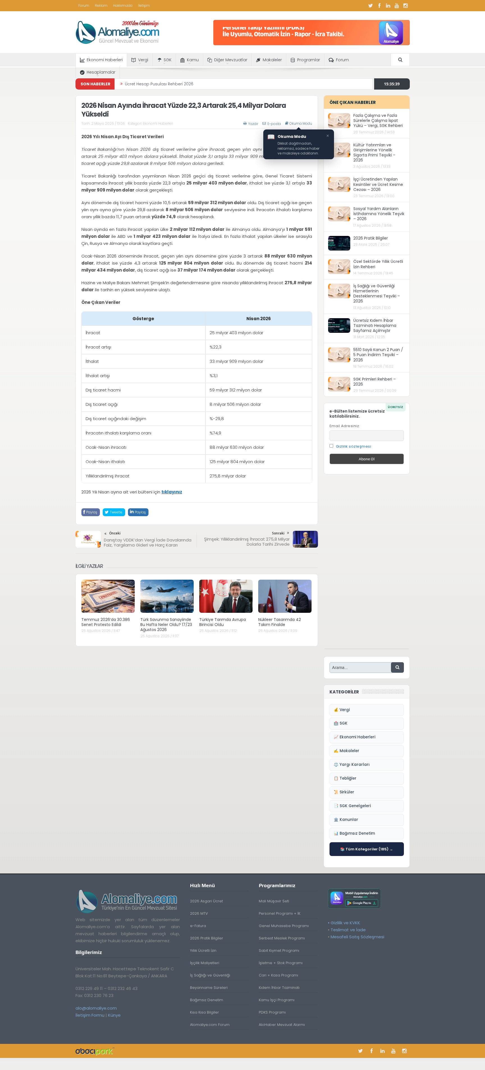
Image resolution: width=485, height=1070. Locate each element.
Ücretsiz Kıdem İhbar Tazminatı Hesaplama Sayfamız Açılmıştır (374, 325)
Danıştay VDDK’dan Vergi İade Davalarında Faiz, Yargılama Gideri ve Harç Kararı (147, 542)
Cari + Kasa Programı (278, 975)
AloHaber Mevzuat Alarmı (282, 1024)
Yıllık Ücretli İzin (203, 950)
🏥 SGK (340, 723)
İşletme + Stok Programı (281, 963)
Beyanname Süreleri (209, 987)
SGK (167, 60)
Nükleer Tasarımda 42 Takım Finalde (279, 622)
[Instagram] (405, 5)
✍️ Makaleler (346, 750)
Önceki (114, 533)
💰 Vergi (342, 709)
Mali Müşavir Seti (274, 901)
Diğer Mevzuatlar (230, 60)
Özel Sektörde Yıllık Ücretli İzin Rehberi (378, 264)
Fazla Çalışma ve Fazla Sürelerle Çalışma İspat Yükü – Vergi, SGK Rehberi (378, 120)
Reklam (101, 5)
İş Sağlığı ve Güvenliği (210, 975)
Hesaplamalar (101, 72)
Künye (114, 1015)
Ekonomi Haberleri (105, 60)
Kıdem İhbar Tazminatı (279, 987)
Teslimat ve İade (348, 930)
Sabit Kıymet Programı (279, 950)
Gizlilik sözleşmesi (353, 446)
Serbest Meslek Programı (282, 938)
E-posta (274, 123)
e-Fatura (198, 925)
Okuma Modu (300, 123)
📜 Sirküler (344, 792)
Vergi (143, 60)
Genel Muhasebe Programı (284, 925)
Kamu (193, 60)
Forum (83, 5)
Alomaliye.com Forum (210, 1024)
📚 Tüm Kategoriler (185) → (366, 849)
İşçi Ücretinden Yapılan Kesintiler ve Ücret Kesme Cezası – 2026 (378, 184)
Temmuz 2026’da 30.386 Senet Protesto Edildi (105, 622)
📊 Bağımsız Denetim (354, 833)
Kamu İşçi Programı (276, 1000)
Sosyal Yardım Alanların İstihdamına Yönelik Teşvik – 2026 (378, 214)
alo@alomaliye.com (96, 1008)
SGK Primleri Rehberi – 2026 (374, 381)
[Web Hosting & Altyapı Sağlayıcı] (95, 1051)
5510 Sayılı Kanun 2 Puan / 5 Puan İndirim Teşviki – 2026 (378, 355)
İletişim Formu (90, 1015)
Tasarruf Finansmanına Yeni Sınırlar (159, 84)
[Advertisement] (366, 564)
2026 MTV (199, 913)
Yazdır (253, 123)
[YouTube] (397, 5)
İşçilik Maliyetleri (204, 963)
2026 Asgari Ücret (206, 901)
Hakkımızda (122, 5)
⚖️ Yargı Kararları (352, 764)
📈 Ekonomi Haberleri (354, 737)
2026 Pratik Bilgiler (370, 238)
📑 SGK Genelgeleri (352, 806)
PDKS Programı (272, 1012)
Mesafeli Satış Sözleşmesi (357, 937)
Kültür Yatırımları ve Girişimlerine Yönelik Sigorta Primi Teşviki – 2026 (374, 152)
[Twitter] (371, 5)
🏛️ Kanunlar (346, 819)
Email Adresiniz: (345, 426)
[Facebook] (379, 5)
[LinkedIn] (388, 5)
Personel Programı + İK (279, 913)
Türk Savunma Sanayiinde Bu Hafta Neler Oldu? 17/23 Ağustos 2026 (166, 624)
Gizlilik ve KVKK (345, 923)
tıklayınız (171, 492)
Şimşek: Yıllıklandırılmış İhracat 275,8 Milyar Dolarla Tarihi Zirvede (247, 541)
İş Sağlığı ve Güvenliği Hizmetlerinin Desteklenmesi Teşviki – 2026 (376, 293)
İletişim (144, 5)
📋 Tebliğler (345, 778)
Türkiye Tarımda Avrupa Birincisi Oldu (222, 622)
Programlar (308, 60)
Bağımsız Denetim (206, 1000)
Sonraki (278, 533)
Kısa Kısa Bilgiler (204, 1012)
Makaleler (272, 60)
